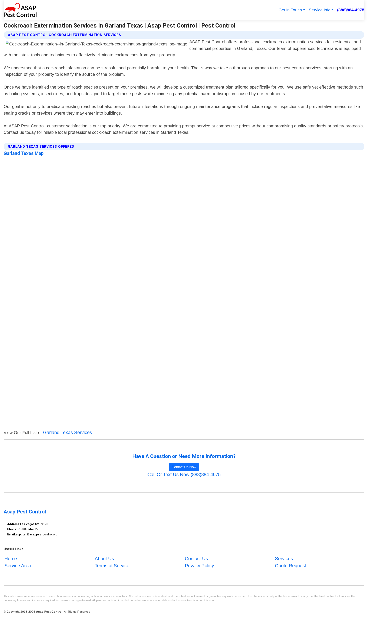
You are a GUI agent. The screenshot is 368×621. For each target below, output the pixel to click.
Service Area (17, 565)
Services (284, 558)
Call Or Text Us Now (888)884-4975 (184, 474)
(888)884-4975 (350, 10)
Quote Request (290, 565)
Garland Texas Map (24, 153)
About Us (104, 558)
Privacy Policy (199, 565)
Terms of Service (112, 565)
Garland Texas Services (67, 432)
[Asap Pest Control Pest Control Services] (20, 10)
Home (10, 558)
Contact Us (196, 558)
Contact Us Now (184, 467)
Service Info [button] (320, 10)
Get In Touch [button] (290, 10)
